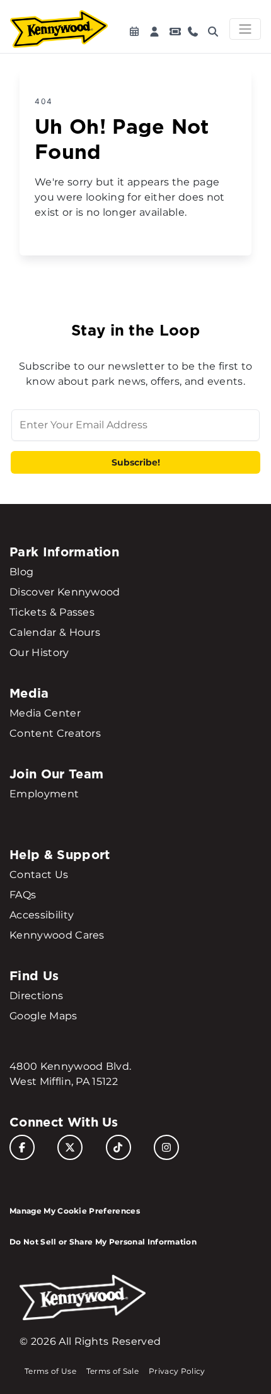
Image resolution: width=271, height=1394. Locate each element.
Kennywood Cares (57, 935)
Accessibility (41, 915)
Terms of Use (50, 1371)
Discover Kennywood (64, 592)
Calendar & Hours (54, 632)
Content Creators (55, 733)
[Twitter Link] (70, 1147)
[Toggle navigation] (245, 29)
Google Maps (43, 1016)
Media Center (45, 713)
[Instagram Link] (166, 1147)
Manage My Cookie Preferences (74, 1210)
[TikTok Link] (118, 1147)
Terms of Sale (112, 1371)
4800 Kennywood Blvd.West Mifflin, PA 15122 (70, 1073)
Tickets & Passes (52, 612)
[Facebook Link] (22, 1147)
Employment (44, 794)
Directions (36, 996)
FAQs (22, 895)
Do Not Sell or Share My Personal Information (103, 1241)
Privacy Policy (177, 1371)
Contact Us (38, 875)
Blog (21, 572)
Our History (39, 653)
